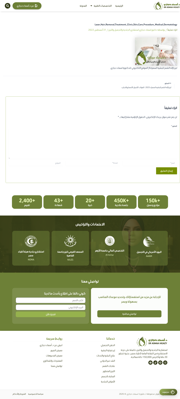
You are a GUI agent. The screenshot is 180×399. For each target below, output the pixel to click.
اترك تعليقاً (172, 29)
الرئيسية (119, 5)
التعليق (174, 126)
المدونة (83, 5)
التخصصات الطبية (103, 5)
